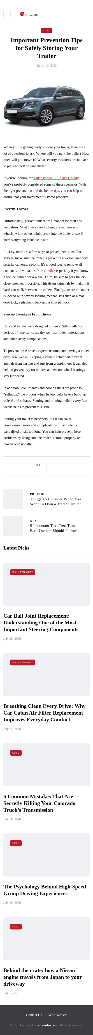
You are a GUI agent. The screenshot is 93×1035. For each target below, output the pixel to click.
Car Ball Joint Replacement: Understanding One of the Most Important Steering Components (40, 622)
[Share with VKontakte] (82, 465)
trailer (50, 271)
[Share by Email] (54, 470)
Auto (47, 30)
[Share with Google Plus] (65, 465)
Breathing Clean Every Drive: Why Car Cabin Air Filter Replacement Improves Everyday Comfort (44, 712)
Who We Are (57, 1015)
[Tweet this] (59, 465)
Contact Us (34, 1015)
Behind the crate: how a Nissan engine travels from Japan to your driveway (42, 977)
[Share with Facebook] (54, 465)
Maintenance (22, 572)
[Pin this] (76, 465)
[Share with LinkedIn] (71, 465)
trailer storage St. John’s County (56, 178)
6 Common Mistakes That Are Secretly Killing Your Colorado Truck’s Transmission (39, 803)
